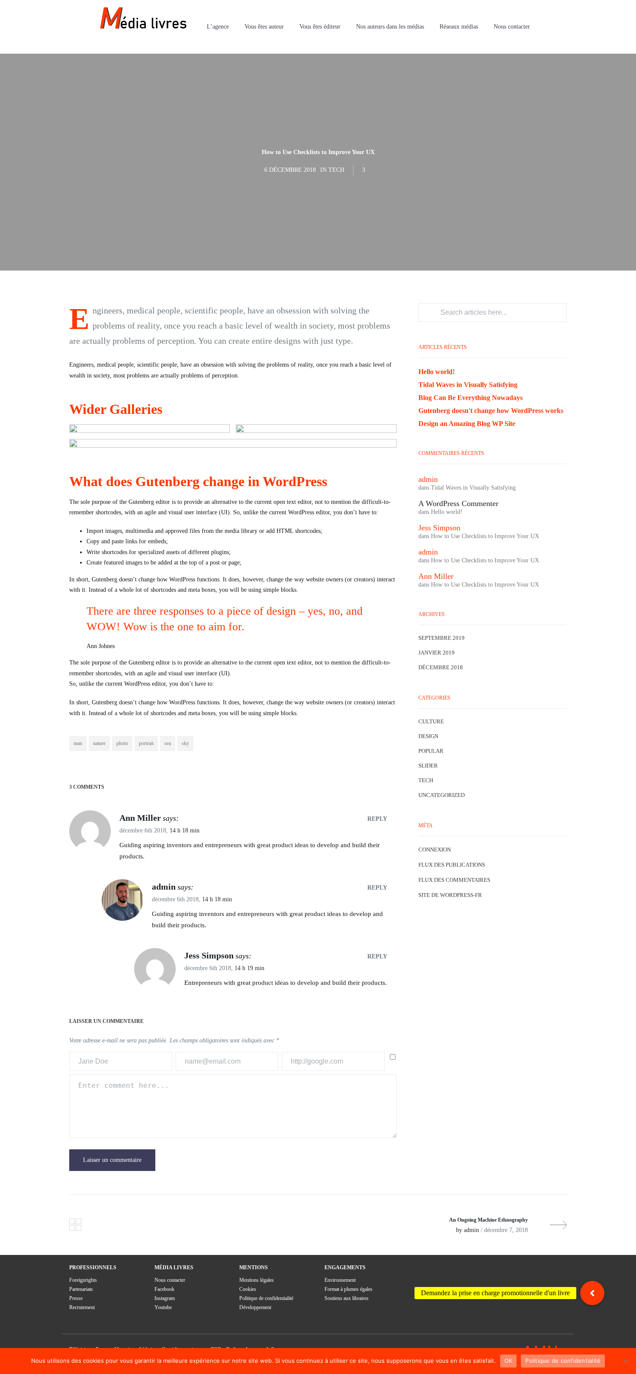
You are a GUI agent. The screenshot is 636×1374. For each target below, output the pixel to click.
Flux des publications (451, 864)
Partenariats (81, 1289)
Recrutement (82, 1307)
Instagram (164, 1298)
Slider (428, 765)
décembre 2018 (440, 667)
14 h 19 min (249, 968)
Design (428, 736)
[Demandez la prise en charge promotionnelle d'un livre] (592, 1293)
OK (508, 1360)
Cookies (247, 1289)
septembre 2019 (441, 638)
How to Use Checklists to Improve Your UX (485, 536)
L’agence (218, 26)
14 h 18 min (184, 830)
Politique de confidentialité (266, 1298)
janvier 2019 (436, 652)
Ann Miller (140, 817)
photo (122, 743)
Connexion (434, 849)
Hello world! (436, 371)
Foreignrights (83, 1280)
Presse (76, 1298)
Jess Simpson (209, 955)
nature (99, 743)
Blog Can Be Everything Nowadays (470, 397)
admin (164, 886)
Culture (431, 721)
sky (185, 743)
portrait (146, 743)
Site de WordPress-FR (450, 895)
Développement (255, 1307)
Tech (336, 170)
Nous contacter (512, 26)
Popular (430, 751)
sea (167, 743)
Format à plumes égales (348, 1289)
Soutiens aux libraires (346, 1298)
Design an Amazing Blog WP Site (466, 423)
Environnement (340, 1280)
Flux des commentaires (454, 880)
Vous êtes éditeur (319, 26)
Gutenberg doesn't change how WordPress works (490, 410)
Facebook (164, 1289)
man (78, 743)
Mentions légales (256, 1280)
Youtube (163, 1307)
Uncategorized (441, 795)
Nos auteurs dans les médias (390, 26)
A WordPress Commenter (458, 503)
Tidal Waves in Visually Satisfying (467, 384)
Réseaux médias (459, 26)
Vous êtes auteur (264, 26)
